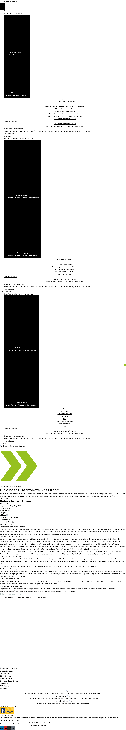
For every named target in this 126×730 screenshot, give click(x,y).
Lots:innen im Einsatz (65, 414)
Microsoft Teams (113, 544)
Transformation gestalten (64, 104)
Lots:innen (64, 411)
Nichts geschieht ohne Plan (64, 269)
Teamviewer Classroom (59, 534)
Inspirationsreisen (61, 696)
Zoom (48, 541)
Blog (64, 419)
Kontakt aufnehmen (10, 121)
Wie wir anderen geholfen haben (65, 119)
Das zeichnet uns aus (64, 409)
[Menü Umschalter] (2, 6)
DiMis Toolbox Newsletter (65, 421)
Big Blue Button (40, 551)
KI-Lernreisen (61, 691)
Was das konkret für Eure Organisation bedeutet (64, 114)
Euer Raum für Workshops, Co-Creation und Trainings (64, 126)
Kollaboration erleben (61, 701)
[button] (125, 365)
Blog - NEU (17, 486)
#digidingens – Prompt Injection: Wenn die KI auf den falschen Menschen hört (35, 597)
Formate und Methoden (65, 274)
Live (64, 426)
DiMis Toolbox (6, 522)
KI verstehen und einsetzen (64, 109)
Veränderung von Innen (65, 264)
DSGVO (74, 544)
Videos (3, 515)
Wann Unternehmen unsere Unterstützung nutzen (65, 116)
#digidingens (4, 486)
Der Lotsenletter (64, 424)
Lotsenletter (5, 520)
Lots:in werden (65, 416)
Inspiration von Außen (64, 259)
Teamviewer (98, 532)
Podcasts (4, 510)
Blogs (2, 513)
